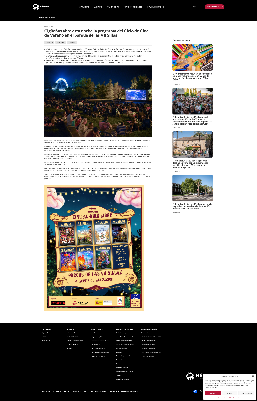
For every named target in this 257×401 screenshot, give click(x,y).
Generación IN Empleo (148, 348)
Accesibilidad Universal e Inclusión (127, 337)
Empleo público (146, 333)
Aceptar (213, 393)
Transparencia (95, 344)
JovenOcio (61, 42)
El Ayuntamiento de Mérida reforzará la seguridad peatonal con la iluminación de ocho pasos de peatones (192, 206)
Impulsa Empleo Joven (148, 344)
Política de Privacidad (234, 397)
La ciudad (98, 7)
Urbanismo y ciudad (122, 379)
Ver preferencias (246, 393)
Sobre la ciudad (71, 333)
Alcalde (93, 333)
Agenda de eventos (48, 333)
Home (46, 26)
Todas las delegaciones (123, 333)
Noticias (51, 26)
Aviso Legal (46, 391)
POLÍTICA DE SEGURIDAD (98, 391)
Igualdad (119, 360)
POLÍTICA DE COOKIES (79, 391)
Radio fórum (46, 340)
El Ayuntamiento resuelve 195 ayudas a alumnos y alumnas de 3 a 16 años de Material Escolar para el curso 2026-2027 (192, 77)
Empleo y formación (155, 7)
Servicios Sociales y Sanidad (124, 371)
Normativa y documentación (100, 341)
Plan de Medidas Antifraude (100, 352)
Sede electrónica (213, 7)
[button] (253, 376)
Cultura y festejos (72, 344)
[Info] (194, 7)
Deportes (119, 352)
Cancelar (230, 393)
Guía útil (69, 348)
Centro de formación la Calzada (151, 337)
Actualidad (84, 7)
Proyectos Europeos (122, 364)
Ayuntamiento (113, 7)
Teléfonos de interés (73, 337)
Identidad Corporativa (98, 356)
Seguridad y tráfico (122, 367)
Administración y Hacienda (124, 340)
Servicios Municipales (133, 7)
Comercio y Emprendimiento (125, 344)
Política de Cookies (223, 397)
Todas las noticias (47, 17)
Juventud (72, 42)
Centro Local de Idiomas (148, 340)
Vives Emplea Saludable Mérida (151, 352)
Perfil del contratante (98, 348)
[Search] (200, 6)
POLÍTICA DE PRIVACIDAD (61, 391)
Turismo (118, 375)
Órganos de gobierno (98, 337)
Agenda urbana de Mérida (75, 340)
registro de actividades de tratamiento (124, 391)
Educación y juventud (123, 356)
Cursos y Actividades (147, 356)
